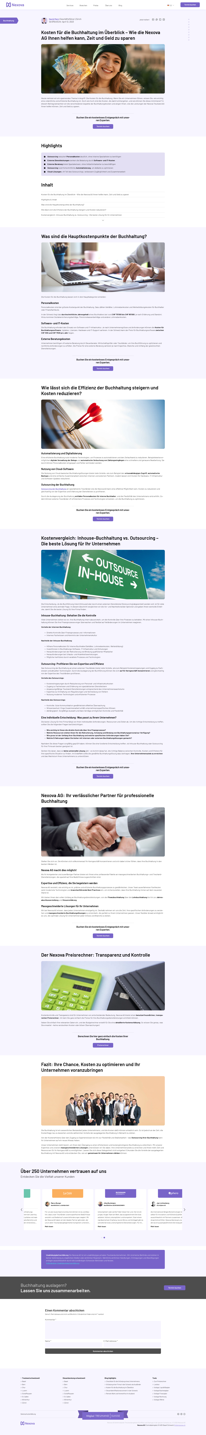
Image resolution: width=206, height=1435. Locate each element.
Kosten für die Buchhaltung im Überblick (120, 1387)
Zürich (24, 1403)
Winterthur (26, 1400)
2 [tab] (104, 1237)
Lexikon (156, 1384)
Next (187, 1208)
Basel (24, 1381)
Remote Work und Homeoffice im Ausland (120, 1394)
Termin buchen (190, 5)
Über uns (108, 5)
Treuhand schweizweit (31, 1378)
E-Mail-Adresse (111, 1341)
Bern (23, 1384)
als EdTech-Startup (146, 1212)
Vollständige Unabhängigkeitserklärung (62, 1263)
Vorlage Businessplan (161, 1391)
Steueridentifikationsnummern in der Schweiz (122, 1391)
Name (48, 1341)
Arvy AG (85, 1212)
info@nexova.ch (179, 1425)
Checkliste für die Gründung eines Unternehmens (123, 1381)
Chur (23, 1387)
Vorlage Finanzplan (160, 1394)
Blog (120, 5)
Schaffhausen (27, 1394)
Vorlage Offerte (159, 1400)
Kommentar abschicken (103, 1351)
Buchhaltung (8, 20)
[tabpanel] (50, 1209)
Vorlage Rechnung (160, 1397)
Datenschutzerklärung (28, 1414)
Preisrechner (103, 1045)
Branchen (83, 5)
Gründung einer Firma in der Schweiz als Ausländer (123, 1384)
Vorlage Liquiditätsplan (162, 1387)
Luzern (24, 1391)
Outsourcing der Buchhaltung (53, 489)
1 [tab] (101, 1237)
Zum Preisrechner (160, 1381)
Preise (95, 5)
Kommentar (50, 1319)
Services (70, 5)
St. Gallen (25, 1397)
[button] (153, 19)
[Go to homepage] (28, 1424)
